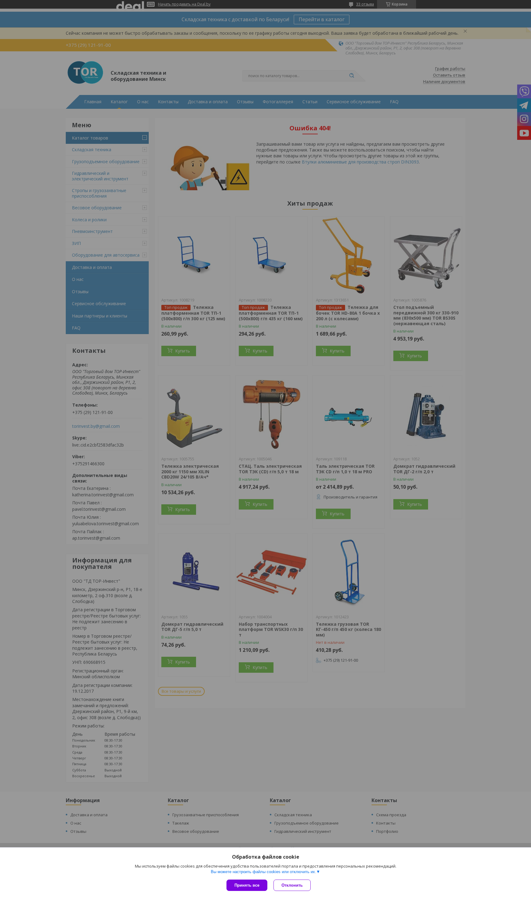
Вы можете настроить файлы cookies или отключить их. (263, 871)
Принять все (246, 885)
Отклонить (292, 885)
